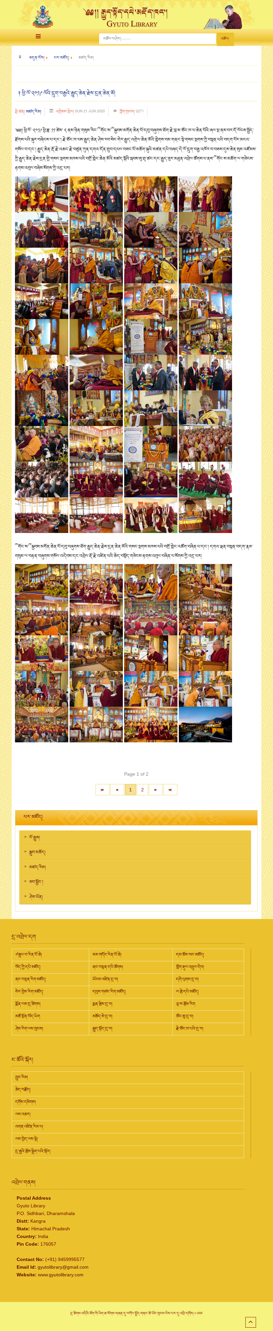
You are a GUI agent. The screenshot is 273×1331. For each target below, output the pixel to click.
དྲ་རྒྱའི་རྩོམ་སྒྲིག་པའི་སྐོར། (33, 1151)
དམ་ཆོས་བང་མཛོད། (190, 954)
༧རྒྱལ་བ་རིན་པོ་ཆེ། (28, 954)
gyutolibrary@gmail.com (63, 1267)
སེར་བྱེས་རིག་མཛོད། (29, 991)
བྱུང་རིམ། (21, 1077)
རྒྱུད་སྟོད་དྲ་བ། (103, 1028)
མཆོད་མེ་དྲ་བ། (103, 1016)
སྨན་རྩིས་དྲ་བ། (103, 1004)
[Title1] (42, 193)
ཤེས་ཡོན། (36, 897)
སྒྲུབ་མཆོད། (37, 852)
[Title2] (97, 193)
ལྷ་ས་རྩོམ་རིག (185, 1004)
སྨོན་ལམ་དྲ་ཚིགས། (28, 1004)
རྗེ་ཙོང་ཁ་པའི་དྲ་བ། (189, 1028)
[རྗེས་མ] (156, 789)
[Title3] (151, 193)
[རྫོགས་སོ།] (170, 789)
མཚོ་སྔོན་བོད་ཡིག (27, 1016)
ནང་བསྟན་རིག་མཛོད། (30, 979)
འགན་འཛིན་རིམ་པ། (29, 1126)
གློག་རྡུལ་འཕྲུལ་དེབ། (190, 967)
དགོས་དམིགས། (25, 1102)
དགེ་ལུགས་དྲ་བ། (187, 979)
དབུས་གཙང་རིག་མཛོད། (109, 991)
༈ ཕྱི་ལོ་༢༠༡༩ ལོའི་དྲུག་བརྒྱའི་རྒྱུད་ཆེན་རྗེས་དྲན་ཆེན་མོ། (66, 93)
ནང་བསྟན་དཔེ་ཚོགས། (108, 967)
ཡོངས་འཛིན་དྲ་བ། (105, 979)
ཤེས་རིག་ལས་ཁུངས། (29, 1028)
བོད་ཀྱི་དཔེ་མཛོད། (28, 967)
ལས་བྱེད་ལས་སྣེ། (26, 1139)
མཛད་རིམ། (33, 111)
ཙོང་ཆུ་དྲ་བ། (184, 1016)
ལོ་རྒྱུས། (34, 837)
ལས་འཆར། (23, 1114)
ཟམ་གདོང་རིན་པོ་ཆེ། (107, 954)
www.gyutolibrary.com (61, 1274)
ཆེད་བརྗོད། (23, 1089)
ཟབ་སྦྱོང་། (36, 882)
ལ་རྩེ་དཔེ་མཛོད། (187, 991)
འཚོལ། (225, 39)
